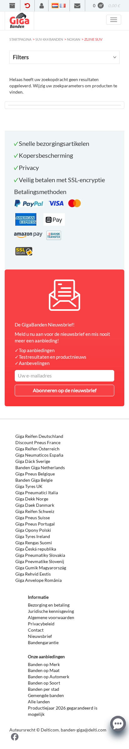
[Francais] (62, 6)
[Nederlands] (55, 6)
